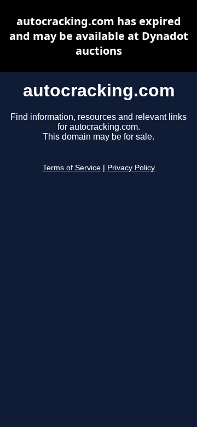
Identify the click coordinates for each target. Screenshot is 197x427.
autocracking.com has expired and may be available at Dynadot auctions (98, 36)
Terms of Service (72, 168)
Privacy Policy (131, 168)
